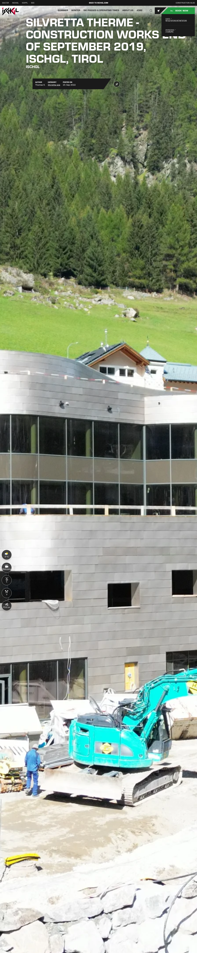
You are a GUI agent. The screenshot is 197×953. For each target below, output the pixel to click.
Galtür (5, 3)
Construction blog (185, 2)
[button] (151, 10)
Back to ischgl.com (98, 3)
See (32, 3)
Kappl (25, 3)
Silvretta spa (54, 84)
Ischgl (15, 3)
